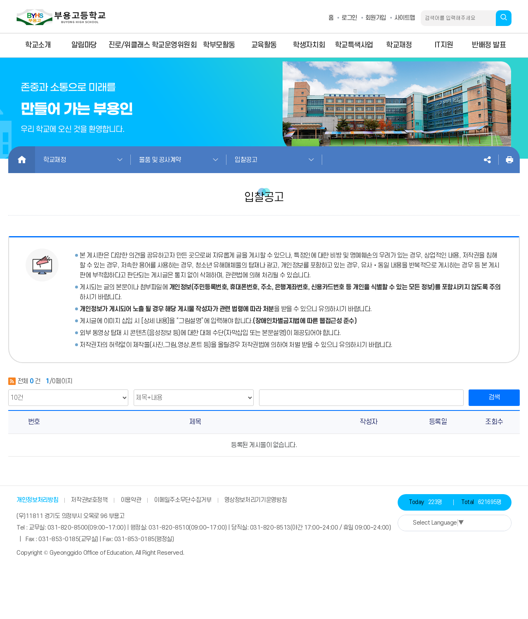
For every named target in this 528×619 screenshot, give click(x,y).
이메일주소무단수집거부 (182, 500)
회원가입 (375, 17)
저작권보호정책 (89, 500)
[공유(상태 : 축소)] (487, 159)
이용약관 (130, 500)
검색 (494, 397)
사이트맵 (404, 17)
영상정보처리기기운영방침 (255, 500)
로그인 (349, 17)
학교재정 (54, 160)
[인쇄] (509, 159)
